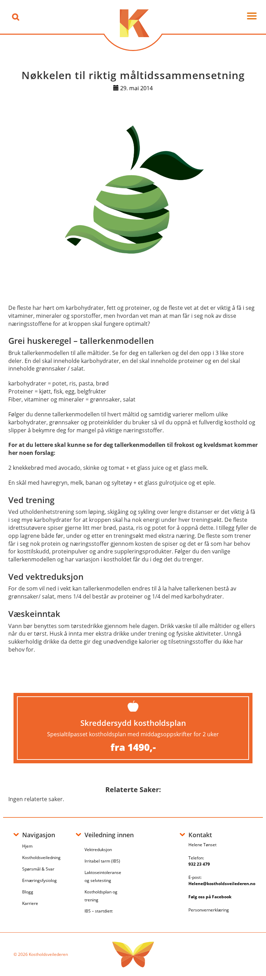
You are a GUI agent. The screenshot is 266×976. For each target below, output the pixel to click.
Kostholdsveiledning (41, 857)
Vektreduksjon (98, 849)
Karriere (30, 903)
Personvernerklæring (208, 910)
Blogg (27, 892)
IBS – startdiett (99, 911)
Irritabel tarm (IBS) (102, 861)
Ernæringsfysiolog (39, 880)
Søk (16, 17)
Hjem (27, 846)
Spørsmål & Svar (38, 869)
